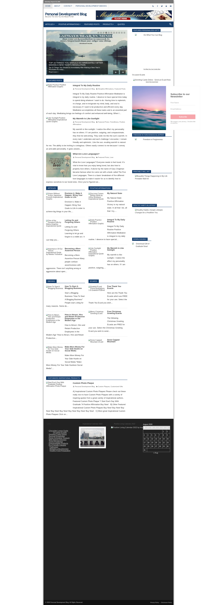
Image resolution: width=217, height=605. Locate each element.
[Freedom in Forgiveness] (152, 152)
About (57, 6)
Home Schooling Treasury (59, 438)
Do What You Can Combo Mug (152, 69)
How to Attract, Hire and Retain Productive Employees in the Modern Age (75, 317)
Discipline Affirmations (106, 89)
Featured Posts (91, 24)
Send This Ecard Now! (152, 82)
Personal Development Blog (85, 89)
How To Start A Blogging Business (73, 287)
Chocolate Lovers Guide (58, 431)
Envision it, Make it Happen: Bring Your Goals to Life (74, 195)
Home (48, 6)
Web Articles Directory (57, 440)
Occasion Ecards (60, 433)
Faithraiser (54, 447)
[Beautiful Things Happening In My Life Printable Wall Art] (152, 187)
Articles (49, 24)
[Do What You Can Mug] (152, 51)
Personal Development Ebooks (91, 6)
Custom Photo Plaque (83, 383)
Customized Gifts (117, 386)
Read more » (53, 72)
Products (107, 24)
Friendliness (114, 122)
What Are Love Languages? (86, 154)
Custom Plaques (104, 386)
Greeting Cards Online (58, 434)
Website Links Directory (59, 449)
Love (111, 157)
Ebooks (51, 281)
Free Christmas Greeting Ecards (114, 312)
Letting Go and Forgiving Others (72, 221)
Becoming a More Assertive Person (72, 250)
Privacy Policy (154, 602)
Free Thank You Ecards (114, 287)
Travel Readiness (56, 442)
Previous (116, 72)
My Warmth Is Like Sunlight (86, 118)
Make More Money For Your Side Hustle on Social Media (75, 349)
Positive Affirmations (69, 24)
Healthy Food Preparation (60, 451)
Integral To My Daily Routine (86, 85)
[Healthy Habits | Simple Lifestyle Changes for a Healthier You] (152, 221)
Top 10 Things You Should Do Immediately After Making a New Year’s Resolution (76, 64)
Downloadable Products (58, 443)
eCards (93, 281)
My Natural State (114, 193)
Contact (68, 6)
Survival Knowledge (57, 436)
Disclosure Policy (166, 602)
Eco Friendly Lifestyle (57, 445)
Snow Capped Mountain (113, 341)
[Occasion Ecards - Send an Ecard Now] (152, 80)
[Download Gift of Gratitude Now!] (141, 245)
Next (123, 72)
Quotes (121, 24)
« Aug (155, 453)
